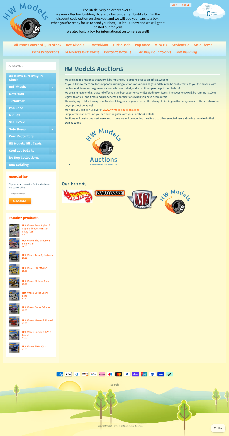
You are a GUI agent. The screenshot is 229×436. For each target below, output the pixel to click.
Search (114, 385)
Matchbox (100, 45)
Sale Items (205, 46)
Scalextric (180, 45)
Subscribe (19, 201)
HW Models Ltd (119, 426)
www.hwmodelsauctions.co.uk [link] (121, 110)
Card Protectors (45, 52)
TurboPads (121, 45)
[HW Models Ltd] (25, 21)
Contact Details (120, 53)
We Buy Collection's (155, 52)
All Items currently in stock (38, 45)
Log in (174, 5)
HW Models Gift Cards (81, 52)
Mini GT (161, 45)
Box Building (186, 52)
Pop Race (142, 45)
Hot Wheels (77, 46)
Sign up (185, 5)
